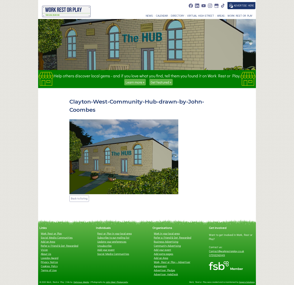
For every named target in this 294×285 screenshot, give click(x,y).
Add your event (106, 250)
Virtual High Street (200, 15)
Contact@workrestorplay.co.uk (226, 251)
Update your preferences (111, 241)
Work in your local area (167, 233)
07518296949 (217, 255)
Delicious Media (81, 282)
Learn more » (135, 82)
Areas (221, 15)
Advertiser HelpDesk (166, 274)
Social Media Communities (57, 237)
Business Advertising (166, 241)
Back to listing (79, 198)
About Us (46, 254)
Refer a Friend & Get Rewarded (59, 245)
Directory (177, 15)
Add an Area (48, 241)
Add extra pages (163, 254)
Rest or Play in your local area (114, 233)
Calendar (162, 15)
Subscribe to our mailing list (113, 237)
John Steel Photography (117, 282)
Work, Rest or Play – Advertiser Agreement (172, 264)
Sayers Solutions (247, 282)
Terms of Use (49, 270)
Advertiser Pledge (164, 270)
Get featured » (161, 82)
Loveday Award (49, 258)
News (149, 15)
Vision (44, 250)
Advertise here (243, 5)
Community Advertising (167, 245)
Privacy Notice (49, 262)
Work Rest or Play (239, 15)
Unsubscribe (104, 245)
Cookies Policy (49, 266)
